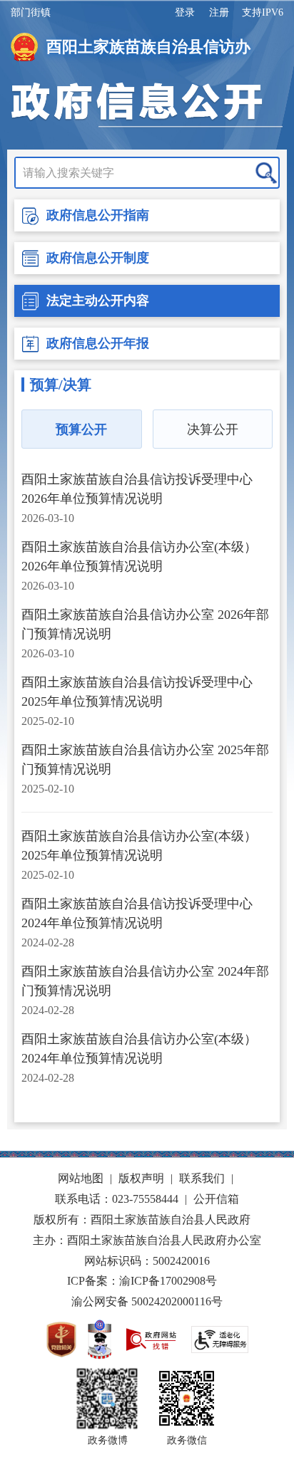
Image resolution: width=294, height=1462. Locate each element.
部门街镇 (31, 12)
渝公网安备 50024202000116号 (147, 1301)
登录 (185, 12)
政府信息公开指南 (97, 215)
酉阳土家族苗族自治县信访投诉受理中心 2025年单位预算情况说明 (137, 692)
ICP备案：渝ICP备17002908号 (142, 1281)
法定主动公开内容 (97, 300)
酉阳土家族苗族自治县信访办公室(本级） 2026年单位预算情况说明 (139, 556)
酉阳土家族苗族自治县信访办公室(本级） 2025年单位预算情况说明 (139, 845)
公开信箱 (216, 1199)
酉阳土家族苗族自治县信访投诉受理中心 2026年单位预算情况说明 (137, 489)
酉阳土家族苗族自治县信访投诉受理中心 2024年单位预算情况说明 (137, 913)
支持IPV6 (262, 12)
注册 (219, 12)
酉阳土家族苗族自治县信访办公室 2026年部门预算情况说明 (145, 624)
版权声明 (141, 1178)
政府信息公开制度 (97, 258)
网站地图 (80, 1178)
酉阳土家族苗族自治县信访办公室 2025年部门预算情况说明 (145, 759)
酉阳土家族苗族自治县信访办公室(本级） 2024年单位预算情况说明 (139, 1048)
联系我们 (202, 1178)
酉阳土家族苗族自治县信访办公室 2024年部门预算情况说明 (145, 981)
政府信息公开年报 (97, 343)
